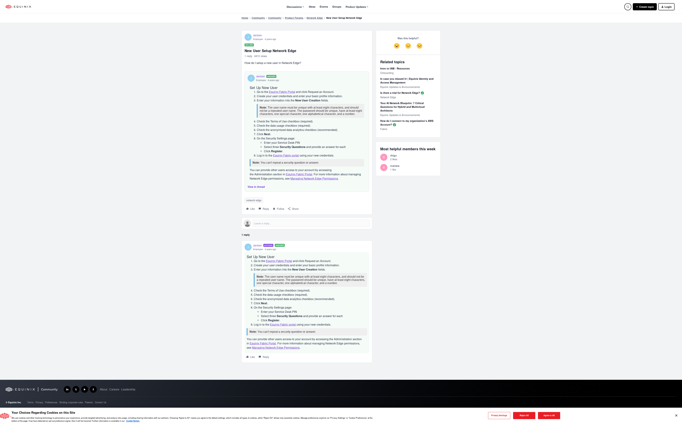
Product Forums (294, 18)
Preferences (51, 402)
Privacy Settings (499, 415)
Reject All (524, 415)
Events (324, 6)
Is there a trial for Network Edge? (400, 92)
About (103, 389)
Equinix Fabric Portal (282, 92)
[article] (307, 302)
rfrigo (393, 155)
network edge (253, 200)
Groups (336, 6)
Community (258, 18)
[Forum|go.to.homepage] (18, 7)
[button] (645, 6)
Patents (89, 402)
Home (245, 18)
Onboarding (387, 73)
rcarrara (394, 166)
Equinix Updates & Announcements (400, 87)
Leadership (128, 389)
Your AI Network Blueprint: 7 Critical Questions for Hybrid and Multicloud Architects (402, 106)
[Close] (676, 415)
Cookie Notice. (133, 420)
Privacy (39, 402)
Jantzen (257, 35)
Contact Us (100, 402)
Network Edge (315, 18)
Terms (30, 402)
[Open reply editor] (307, 223)
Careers (114, 389)
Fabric (383, 129)
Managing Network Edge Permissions (314, 178)
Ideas (312, 6)
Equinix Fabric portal (286, 155)
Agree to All (549, 415)
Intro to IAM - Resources (395, 68)
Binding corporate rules (71, 402)
